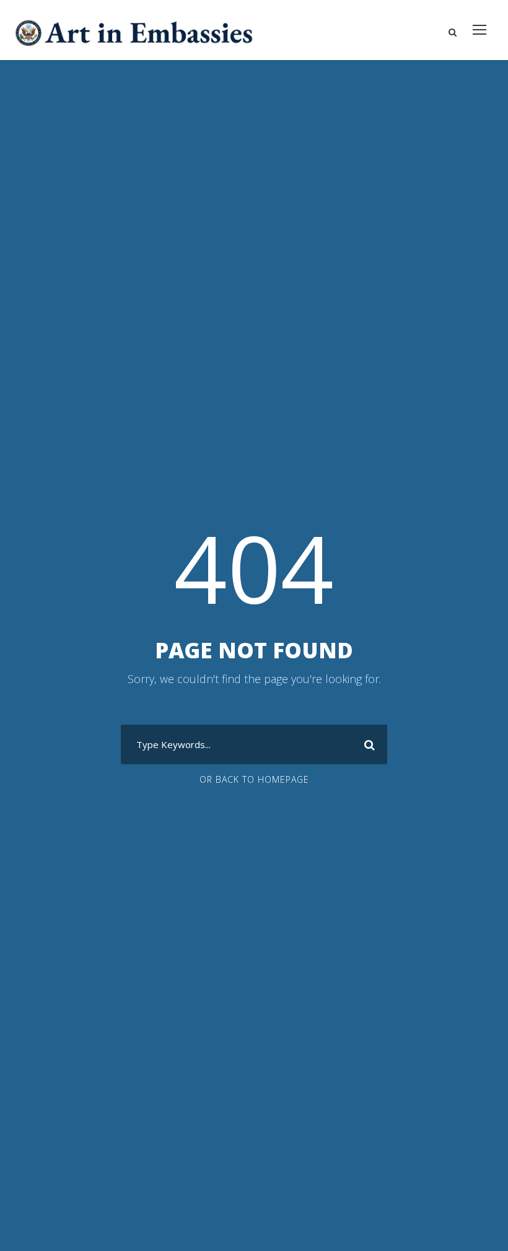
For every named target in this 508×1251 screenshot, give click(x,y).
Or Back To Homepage (254, 779)
